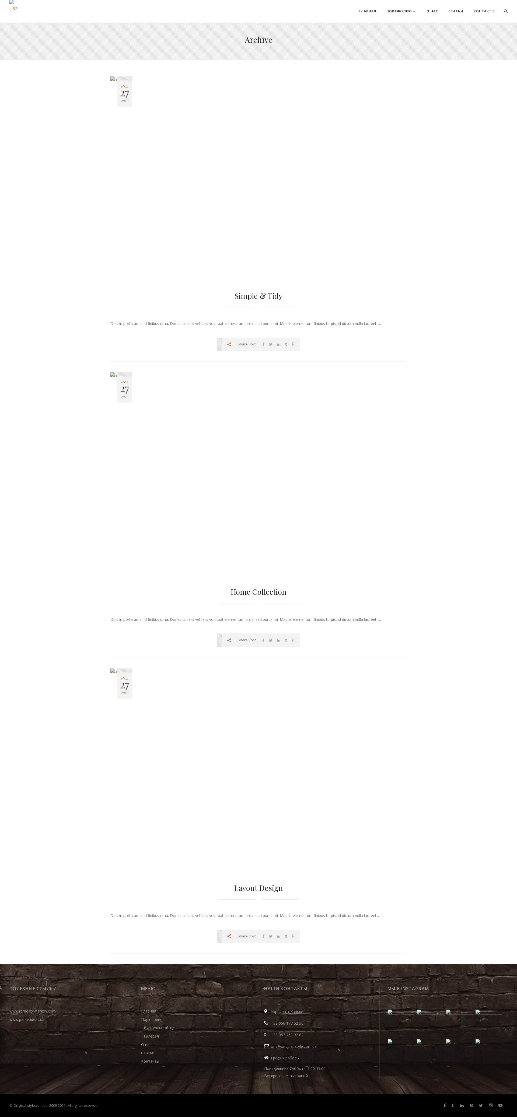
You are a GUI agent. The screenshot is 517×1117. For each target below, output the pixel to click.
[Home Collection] (258, 474)
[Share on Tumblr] (286, 344)
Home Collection (259, 592)
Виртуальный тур (160, 1027)
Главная (148, 1011)
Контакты (150, 1061)
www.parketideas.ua (26, 1019)
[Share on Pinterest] (293, 344)
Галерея (151, 1036)
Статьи (147, 1052)
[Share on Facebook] (263, 344)
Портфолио (152, 1019)
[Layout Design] (258, 770)
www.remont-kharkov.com (32, 1011)
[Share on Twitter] (271, 344)
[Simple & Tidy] (258, 178)
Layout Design (258, 888)
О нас (146, 1044)
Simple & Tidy (258, 296)
